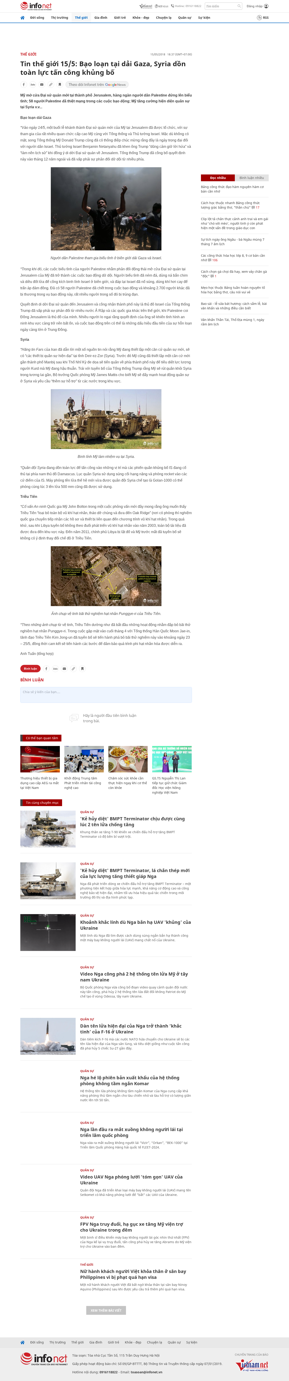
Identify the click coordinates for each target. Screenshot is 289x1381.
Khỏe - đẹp (141, 17)
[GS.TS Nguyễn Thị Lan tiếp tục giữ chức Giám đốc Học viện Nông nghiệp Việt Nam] (172, 759)
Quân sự (184, 17)
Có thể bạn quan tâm (42, 738)
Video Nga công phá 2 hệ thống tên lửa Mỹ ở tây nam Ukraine (134, 977)
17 (257, 207)
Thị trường (59, 17)
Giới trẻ (120, 17)
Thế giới (81, 17)
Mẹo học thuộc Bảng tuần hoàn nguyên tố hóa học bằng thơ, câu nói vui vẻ (233, 289)
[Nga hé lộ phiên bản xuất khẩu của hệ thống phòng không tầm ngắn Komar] (48, 1088)
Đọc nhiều (218, 178)
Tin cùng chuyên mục (42, 802)
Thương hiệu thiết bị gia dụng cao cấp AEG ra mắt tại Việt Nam (39, 783)
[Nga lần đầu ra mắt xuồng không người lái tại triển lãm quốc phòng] (48, 1139)
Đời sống (37, 17)
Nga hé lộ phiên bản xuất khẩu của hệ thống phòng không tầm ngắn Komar (129, 1081)
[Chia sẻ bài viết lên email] (41, 84)
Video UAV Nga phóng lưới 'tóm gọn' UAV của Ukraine (131, 1180)
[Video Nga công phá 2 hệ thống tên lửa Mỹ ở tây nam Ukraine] (48, 984)
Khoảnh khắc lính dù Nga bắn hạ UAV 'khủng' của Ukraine (135, 925)
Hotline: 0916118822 (188, 6)
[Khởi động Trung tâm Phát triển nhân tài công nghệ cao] (84, 759)
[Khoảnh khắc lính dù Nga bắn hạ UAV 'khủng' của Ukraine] (48, 932)
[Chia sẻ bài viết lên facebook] (23, 84)
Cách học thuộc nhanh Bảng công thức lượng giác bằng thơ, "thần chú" (230, 205)
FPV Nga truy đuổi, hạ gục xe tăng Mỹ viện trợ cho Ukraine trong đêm (131, 1227)
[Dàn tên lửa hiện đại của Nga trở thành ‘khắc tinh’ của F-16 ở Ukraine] (48, 1036)
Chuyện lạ (163, 17)
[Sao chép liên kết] (50, 84)
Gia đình (100, 17)
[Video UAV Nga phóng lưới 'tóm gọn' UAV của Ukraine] (48, 1187)
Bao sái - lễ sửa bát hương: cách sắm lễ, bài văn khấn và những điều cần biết (234, 305)
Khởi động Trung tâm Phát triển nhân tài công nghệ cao (82, 783)
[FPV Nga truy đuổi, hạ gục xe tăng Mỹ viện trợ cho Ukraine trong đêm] (48, 1234)
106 (214, 260)
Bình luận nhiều (252, 178)
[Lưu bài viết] (59, 84)
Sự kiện (204, 17)
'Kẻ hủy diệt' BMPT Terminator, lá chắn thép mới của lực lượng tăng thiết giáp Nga (135, 873)
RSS (266, 17)
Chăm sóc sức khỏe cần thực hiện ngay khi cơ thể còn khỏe (127, 783)
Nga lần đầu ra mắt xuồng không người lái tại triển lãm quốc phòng (131, 1132)
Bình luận (30, 669)
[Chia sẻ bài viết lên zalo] (32, 84)
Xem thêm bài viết (106, 1310)
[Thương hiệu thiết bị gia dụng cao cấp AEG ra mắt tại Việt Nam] (40, 759)
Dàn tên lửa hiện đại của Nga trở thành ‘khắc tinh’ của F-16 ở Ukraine (131, 1029)
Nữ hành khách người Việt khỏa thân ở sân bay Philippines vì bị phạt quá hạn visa (133, 1274)
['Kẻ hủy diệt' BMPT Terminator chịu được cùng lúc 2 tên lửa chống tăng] (48, 829)
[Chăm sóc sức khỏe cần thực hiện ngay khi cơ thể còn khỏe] (128, 759)
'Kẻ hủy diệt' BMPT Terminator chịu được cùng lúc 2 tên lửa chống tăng (132, 822)
